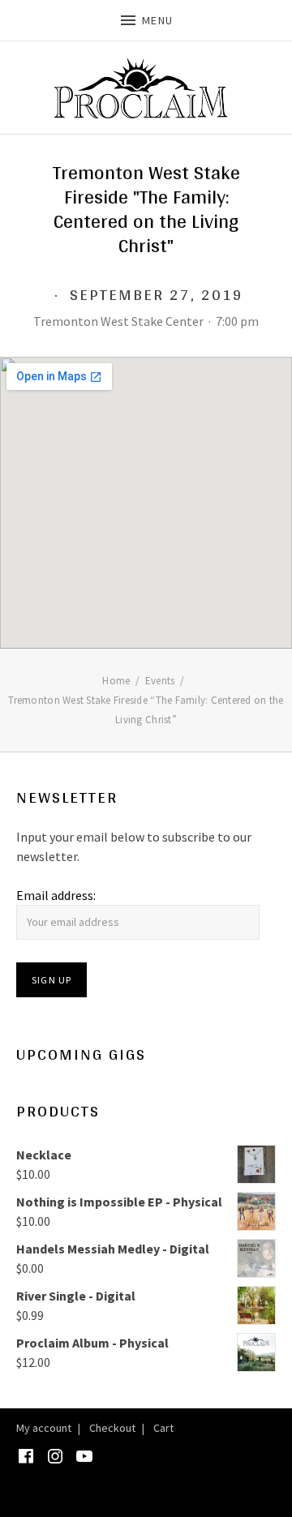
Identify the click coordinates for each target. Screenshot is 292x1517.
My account (43, 1428)
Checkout (112, 1428)
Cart (163, 1428)
